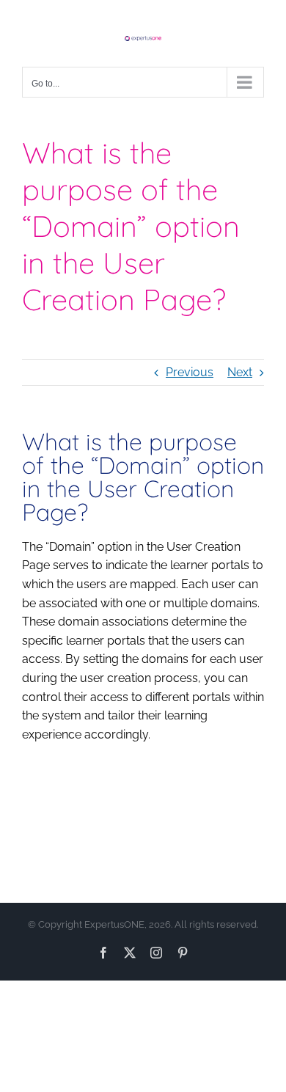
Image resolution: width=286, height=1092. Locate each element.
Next (239, 372)
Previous (189, 372)
